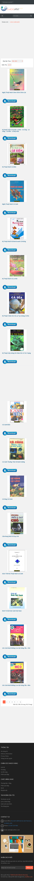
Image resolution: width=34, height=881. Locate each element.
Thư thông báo (5, 806)
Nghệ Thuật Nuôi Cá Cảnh (10, 204)
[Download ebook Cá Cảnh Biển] (17, 411)
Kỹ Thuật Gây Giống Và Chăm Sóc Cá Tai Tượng (16, 353)
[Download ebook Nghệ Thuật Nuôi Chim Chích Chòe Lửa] (17, 79)
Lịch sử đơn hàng (5, 801)
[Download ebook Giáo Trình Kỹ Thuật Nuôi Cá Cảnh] (17, 560)
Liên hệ (3, 767)
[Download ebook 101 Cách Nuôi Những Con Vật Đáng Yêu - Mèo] (17, 672)
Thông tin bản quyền (6, 758)
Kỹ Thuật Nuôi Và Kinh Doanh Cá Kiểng (14, 241)
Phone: (6, 825)
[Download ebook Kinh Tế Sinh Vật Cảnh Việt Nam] (17, 598)
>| (20, 702)
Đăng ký (29, 867)
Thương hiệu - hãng (6, 783)
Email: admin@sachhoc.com (12, 830)
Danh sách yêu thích (6, 804)
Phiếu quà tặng (5, 774)
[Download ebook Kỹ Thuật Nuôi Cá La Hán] (17, 265)
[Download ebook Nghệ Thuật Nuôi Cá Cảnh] (17, 191)
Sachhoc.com (28, 877)
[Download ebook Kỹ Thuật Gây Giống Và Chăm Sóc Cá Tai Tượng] (17, 340)
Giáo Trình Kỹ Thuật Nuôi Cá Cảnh (12, 573)
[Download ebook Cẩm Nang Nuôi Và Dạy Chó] (17, 523)
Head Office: (7, 821)
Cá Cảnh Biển (6, 424)
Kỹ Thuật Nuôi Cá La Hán (9, 278)
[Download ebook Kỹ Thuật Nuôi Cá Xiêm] (17, 154)
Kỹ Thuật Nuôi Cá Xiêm (9, 167)
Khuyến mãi (4, 790)
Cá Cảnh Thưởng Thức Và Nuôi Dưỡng (13, 462)
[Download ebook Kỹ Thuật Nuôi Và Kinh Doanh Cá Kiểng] (17, 228)
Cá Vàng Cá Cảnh (7, 499)
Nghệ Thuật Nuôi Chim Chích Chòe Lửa (14, 92)
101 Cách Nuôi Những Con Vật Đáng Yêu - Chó (16, 648)
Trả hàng (3, 769)
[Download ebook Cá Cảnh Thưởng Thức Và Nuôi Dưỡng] (17, 449)
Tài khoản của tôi (5, 799)
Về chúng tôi (4, 751)
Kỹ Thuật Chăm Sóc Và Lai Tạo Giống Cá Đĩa (15, 316)
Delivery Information (6, 754)
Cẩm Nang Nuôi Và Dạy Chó (10, 536)
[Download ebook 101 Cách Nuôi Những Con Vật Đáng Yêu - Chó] (17, 635)
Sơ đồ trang (4, 772)
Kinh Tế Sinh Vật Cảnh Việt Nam (12, 611)
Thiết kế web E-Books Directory (19, 875)
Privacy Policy (5, 756)
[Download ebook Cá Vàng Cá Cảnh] (17, 486)
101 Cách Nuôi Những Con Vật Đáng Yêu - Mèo (16, 685)
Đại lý (2, 788)
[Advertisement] (17, 41)
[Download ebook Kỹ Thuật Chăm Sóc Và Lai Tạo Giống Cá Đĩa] (17, 303)
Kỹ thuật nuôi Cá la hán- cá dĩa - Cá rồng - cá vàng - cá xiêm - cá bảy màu (15, 130)
